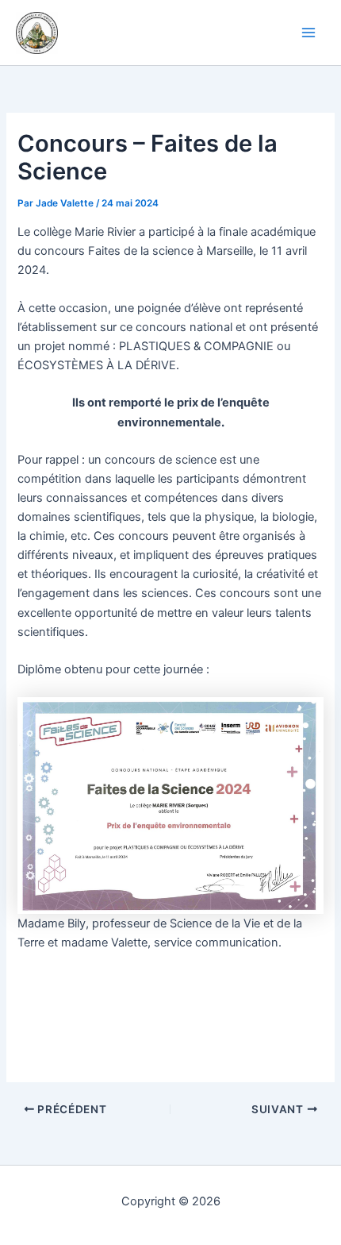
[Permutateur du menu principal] (308, 32)
